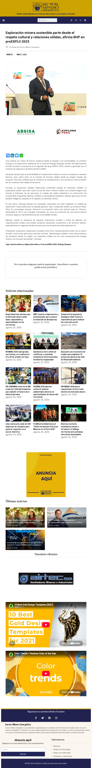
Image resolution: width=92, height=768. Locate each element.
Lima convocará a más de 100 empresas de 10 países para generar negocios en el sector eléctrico (18, 427)
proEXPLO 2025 (51, 244)
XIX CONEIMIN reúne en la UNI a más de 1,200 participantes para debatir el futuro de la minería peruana (18, 390)
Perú (42, 244)
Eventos (9, 54)
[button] (3, 20)
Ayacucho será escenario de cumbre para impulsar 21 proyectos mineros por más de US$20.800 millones (73, 355)
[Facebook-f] (76, 20)
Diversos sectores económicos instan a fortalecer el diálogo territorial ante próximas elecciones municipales (72, 429)
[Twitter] (43, 718)
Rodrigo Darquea (64, 244)
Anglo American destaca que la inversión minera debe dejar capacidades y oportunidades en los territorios (18, 319)
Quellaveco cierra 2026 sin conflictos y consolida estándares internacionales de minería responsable (45, 355)
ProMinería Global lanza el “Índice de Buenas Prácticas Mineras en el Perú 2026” (45, 426)
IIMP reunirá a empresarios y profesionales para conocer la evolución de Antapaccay (45, 317)
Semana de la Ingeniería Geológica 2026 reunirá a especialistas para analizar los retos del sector (72, 318)
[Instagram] (71, 20)
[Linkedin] (85, 20)
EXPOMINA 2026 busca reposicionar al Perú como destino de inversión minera (73, 389)
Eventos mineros (17, 244)
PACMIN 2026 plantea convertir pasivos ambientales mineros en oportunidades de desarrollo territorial (45, 391)
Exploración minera (32, 244)
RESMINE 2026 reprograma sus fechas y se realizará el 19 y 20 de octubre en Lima (17, 354)
